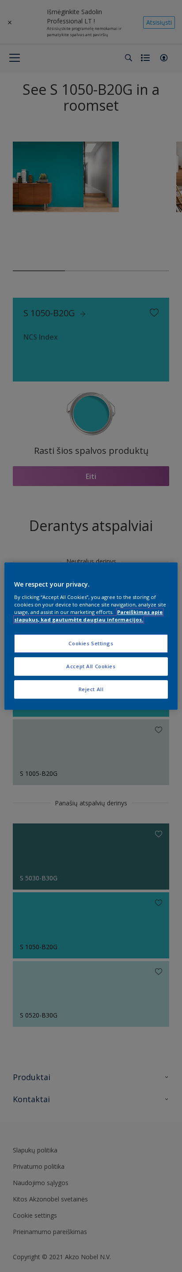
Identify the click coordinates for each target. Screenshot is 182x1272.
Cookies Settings (90, 643)
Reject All (91, 689)
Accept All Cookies (90, 666)
